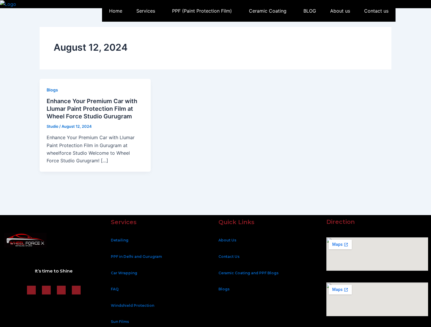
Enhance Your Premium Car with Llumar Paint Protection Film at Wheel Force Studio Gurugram (92, 109)
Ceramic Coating (267, 11)
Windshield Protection (132, 305)
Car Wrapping (124, 273)
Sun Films (120, 321)
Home (115, 11)
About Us (227, 240)
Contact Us (229, 256)
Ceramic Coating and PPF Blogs (248, 273)
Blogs (52, 89)
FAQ (115, 289)
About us (340, 11)
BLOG (309, 11)
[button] (147, 11)
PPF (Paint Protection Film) (202, 11)
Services (145, 11)
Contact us (376, 11)
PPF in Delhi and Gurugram (136, 256)
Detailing (119, 240)
